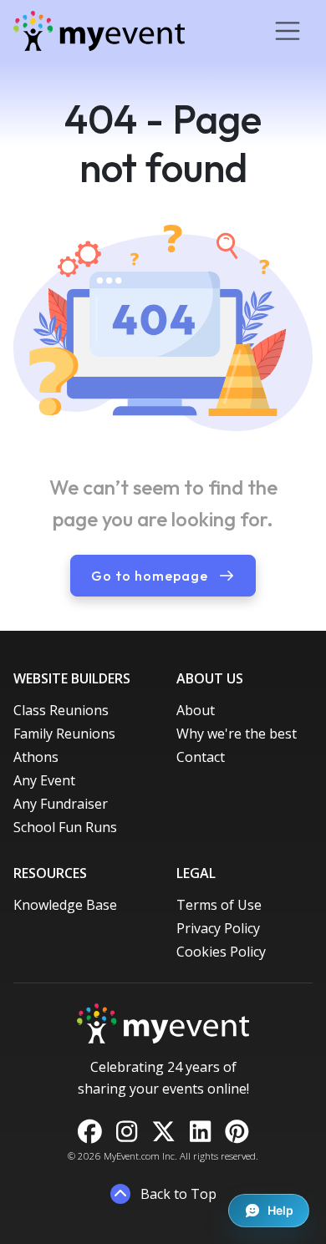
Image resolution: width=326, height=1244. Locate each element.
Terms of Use (219, 905)
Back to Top (176, 1194)
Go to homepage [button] (151, 575)
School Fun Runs (65, 827)
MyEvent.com (132, 1156)
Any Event (44, 780)
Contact (200, 757)
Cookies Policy (221, 951)
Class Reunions (61, 710)
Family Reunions (64, 733)
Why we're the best (236, 733)
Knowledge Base (65, 905)
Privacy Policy (218, 928)
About (195, 710)
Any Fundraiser (60, 804)
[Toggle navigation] (287, 31)
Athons (36, 757)
